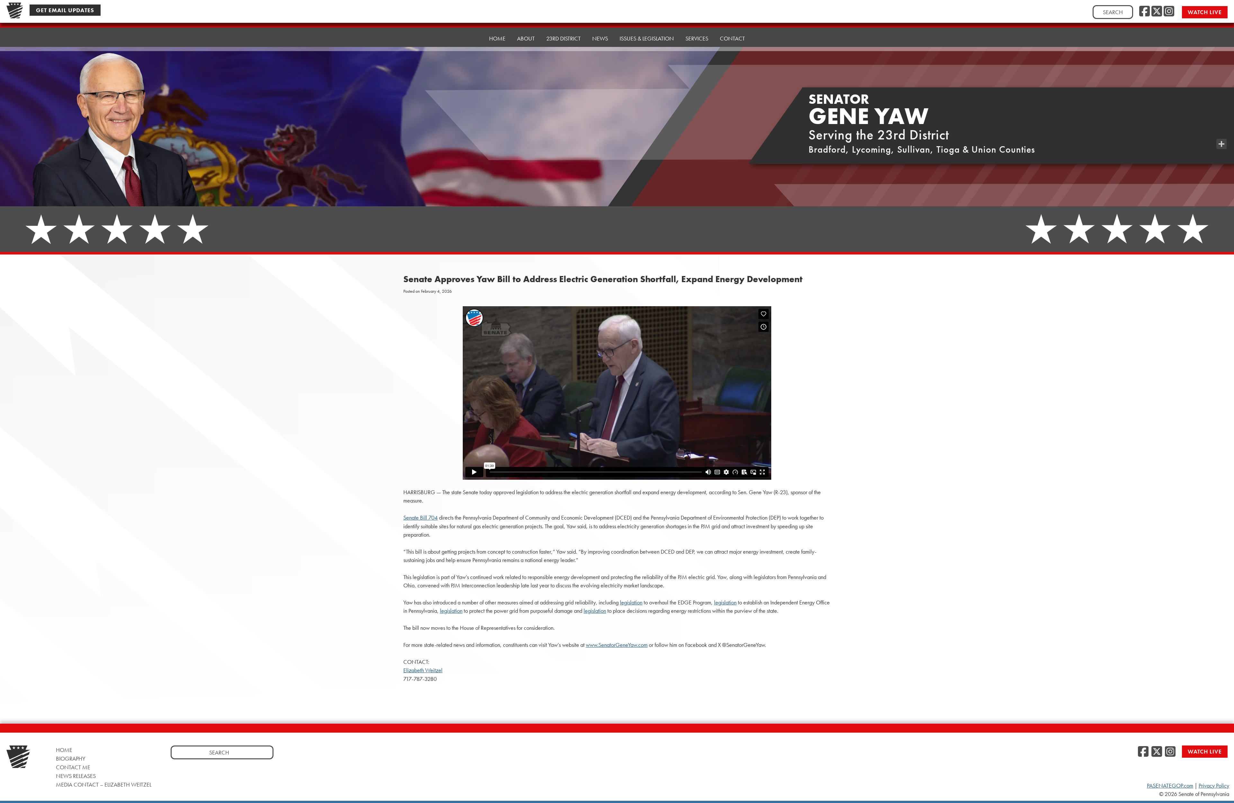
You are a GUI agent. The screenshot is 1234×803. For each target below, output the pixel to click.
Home (497, 38)
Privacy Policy (1214, 785)
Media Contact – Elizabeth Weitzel (103, 784)
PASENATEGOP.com (1170, 785)
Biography (70, 758)
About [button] (526, 38)
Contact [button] (732, 38)
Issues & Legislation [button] (647, 38)
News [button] (600, 38)
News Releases (76, 776)
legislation (631, 602)
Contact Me (73, 767)
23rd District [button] (563, 38)
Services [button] (696, 38)
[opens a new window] (1221, 131)
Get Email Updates (65, 10)
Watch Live (1205, 12)
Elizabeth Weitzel (423, 670)
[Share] (1221, 144)
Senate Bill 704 (420, 517)
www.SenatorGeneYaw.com (617, 644)
